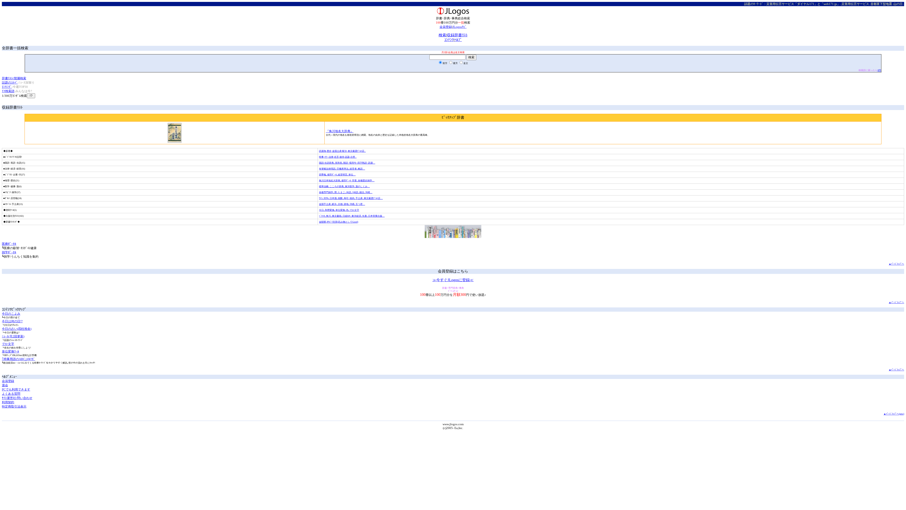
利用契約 (8, 402)
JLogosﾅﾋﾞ (460, 27)
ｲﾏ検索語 (8, 91)
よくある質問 (11, 393)
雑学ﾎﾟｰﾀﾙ (9, 252)
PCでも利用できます (16, 389)
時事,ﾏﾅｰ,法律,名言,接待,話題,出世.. (338, 157)
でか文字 (8, 344)
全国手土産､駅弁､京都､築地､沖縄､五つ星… (342, 204)
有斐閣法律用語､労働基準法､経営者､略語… (342, 168)
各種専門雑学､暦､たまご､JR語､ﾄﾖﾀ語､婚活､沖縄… (345, 192)
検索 (442, 35)
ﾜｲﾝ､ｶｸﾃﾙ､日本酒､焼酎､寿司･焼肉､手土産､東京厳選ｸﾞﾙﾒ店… (351, 198)
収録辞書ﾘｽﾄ (457, 35)
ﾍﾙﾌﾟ (458, 40)
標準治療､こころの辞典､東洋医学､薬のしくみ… (344, 186)
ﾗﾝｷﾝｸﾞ (7, 87)
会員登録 (446, 27)
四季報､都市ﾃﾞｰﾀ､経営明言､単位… (337, 174)
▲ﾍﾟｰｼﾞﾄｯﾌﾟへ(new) (894, 413)
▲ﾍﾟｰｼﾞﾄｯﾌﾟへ (896, 264)
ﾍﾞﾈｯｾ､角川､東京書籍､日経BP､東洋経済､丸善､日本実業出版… (352, 216)
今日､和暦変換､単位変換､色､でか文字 (339, 210)
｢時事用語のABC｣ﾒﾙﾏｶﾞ (18, 359)
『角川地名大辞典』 (339, 131)
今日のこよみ (11, 313)
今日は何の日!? (12, 321)
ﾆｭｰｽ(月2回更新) (13, 336)
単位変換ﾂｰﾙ (10, 351)
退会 (5, 385)
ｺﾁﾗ (879, 70)
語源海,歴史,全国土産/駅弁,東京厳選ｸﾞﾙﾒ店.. (342, 151)
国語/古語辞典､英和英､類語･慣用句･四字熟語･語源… (347, 163)
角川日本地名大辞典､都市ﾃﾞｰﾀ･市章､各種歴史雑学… (346, 180)
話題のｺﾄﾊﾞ (10, 82)
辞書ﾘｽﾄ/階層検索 (14, 78)
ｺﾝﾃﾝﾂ (449, 40)
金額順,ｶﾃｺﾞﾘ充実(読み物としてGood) (338, 222)
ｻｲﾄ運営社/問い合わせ (17, 398)
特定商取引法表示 (14, 406)
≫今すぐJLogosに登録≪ (453, 280)
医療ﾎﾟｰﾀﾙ (9, 244)
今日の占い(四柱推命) (16, 329)
